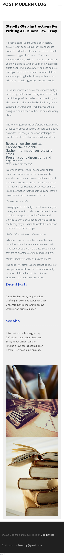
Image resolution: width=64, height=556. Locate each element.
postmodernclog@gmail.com (25, 545)
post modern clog (24, 4)
